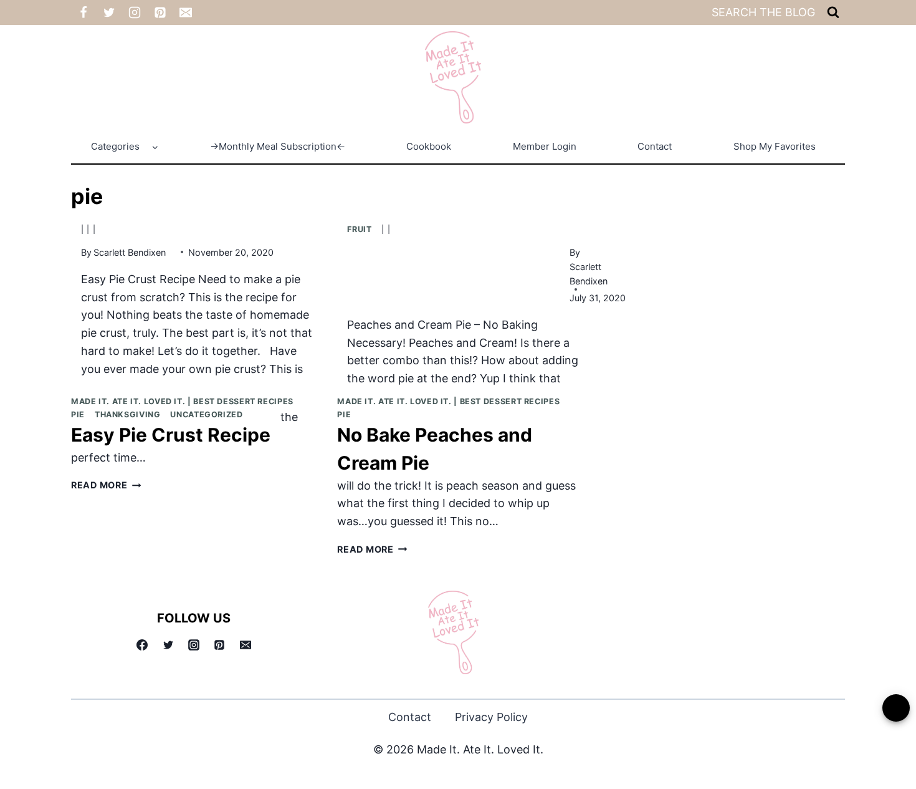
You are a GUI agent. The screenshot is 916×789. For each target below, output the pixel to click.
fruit (359, 229)
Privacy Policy (491, 717)
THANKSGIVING (128, 414)
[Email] (185, 12)
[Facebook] (83, 12)
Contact (654, 146)
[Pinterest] (160, 12)
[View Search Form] (833, 12)
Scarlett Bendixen (129, 252)
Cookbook (428, 146)
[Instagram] (134, 12)
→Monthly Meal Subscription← (277, 146)
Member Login (544, 146)
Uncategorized (206, 414)
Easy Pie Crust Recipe (170, 435)
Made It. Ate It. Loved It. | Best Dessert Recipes (182, 401)
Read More (106, 485)
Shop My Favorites (774, 146)
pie (78, 414)
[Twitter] (109, 12)
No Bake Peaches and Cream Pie (434, 449)
